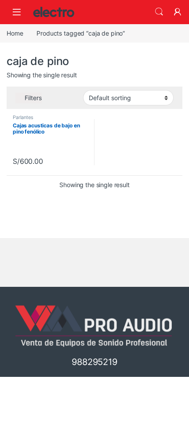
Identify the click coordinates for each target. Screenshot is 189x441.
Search (159, 12)
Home (15, 33)
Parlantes (23, 117)
